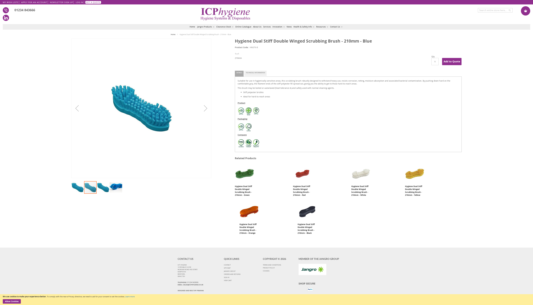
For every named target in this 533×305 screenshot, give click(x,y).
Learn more (130, 296)
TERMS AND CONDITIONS (272, 265)
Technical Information (255, 73)
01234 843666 (24, 10)
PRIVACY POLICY (269, 268)
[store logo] (225, 12)
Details (239, 73)
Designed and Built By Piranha (191, 290)
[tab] (239, 74)
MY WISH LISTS (10, 2)
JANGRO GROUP (230, 271)
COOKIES (266, 271)
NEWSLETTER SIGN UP (61, 2)
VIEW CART (228, 280)
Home (173, 34)
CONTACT (227, 265)
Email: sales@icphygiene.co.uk (190, 285)
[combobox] (495, 10)
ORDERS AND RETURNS (232, 274)
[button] (77, 108)
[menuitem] (193, 26)
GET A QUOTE (93, 2)
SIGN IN (226, 277)
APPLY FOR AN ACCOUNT (34, 2)
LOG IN (79, 2)
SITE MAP (227, 268)
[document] (266, 300)
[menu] (266, 27)
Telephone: (188, 282)
